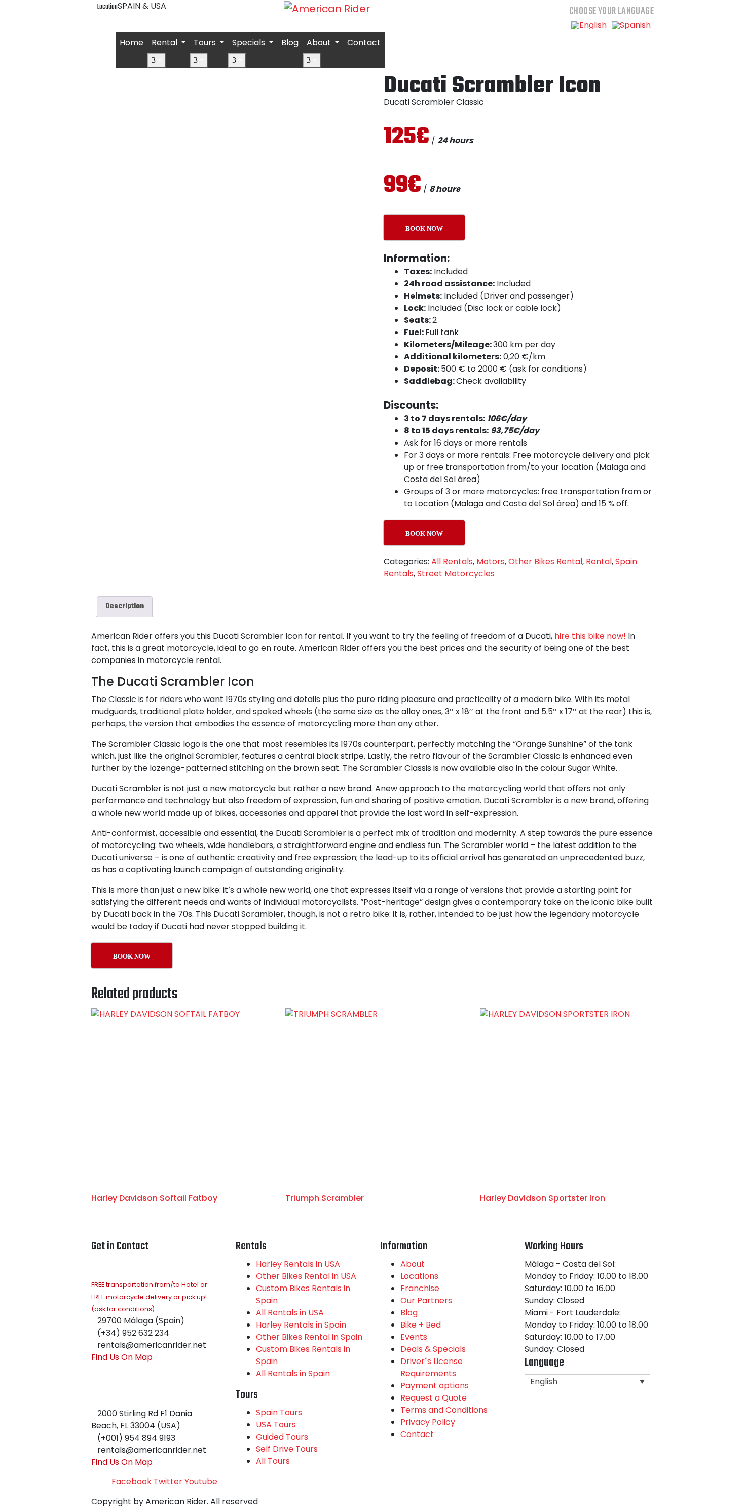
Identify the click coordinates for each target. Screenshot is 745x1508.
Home (131, 42)
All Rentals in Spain (293, 1373)
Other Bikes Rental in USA (306, 1276)
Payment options (434, 1385)
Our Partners (426, 1300)
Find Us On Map (122, 1357)
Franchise (419, 1288)
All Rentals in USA (290, 1312)
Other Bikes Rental (545, 561)
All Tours (273, 1461)
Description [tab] (124, 606)
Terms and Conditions (444, 1410)
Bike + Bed (420, 1325)
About (320, 42)
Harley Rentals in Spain (301, 1325)
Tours (206, 42)
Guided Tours (282, 1437)
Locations (419, 1276)
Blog (290, 42)
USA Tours (276, 1424)
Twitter (168, 1481)
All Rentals (452, 561)
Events (413, 1337)
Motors (490, 561)
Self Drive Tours (287, 1449)
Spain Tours (279, 1412)
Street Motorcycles (456, 573)
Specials (249, 42)
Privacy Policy (427, 1422)
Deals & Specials (433, 1349)
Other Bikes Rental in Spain (309, 1337)
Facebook (131, 1481)
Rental (165, 42)
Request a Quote (433, 1398)
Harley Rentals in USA (298, 1264)
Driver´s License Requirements (431, 1367)
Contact (364, 42)
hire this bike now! (589, 636)
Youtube (200, 1481)
